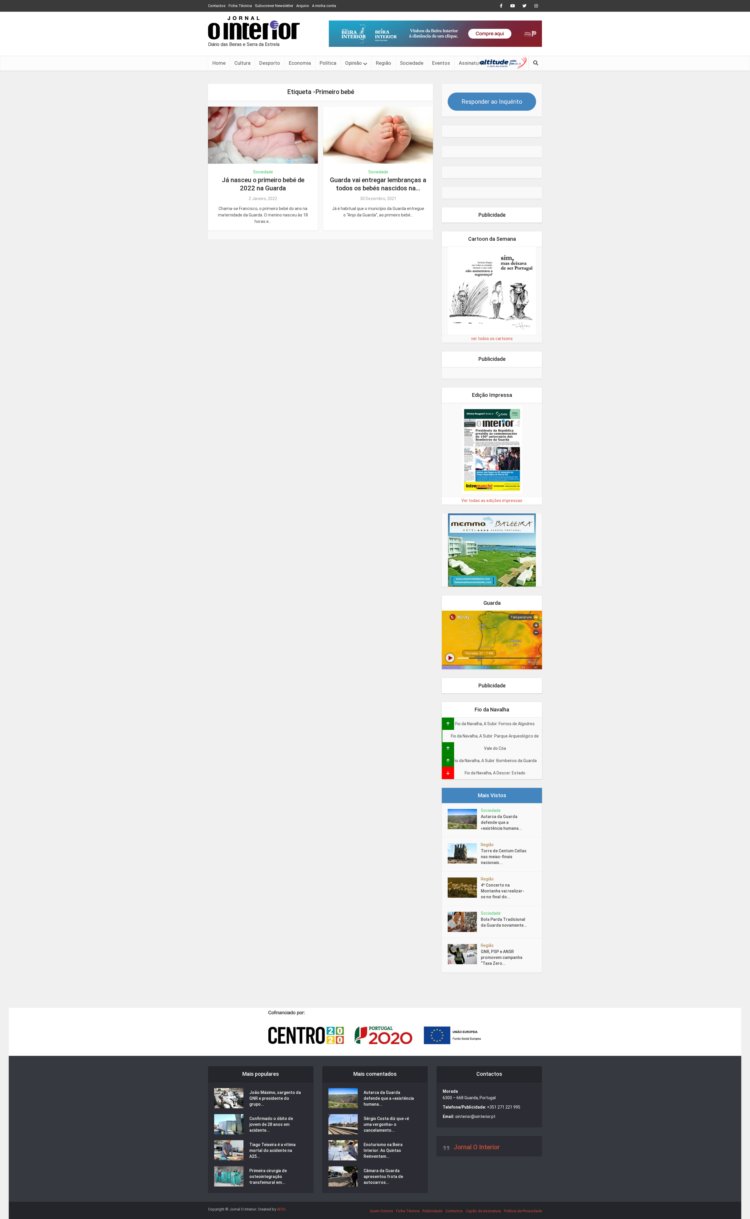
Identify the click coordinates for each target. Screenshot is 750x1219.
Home (219, 63)
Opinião (353, 63)
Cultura (242, 63)
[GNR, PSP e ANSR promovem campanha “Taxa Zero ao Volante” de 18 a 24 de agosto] (464, 954)
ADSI (281, 1209)
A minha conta (324, 6)
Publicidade (432, 1211)
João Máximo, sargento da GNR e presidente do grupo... (275, 1098)
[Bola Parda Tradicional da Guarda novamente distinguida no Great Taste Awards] (464, 922)
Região (383, 63)
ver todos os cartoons (492, 338)
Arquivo (302, 6)
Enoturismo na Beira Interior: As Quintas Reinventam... (383, 1150)
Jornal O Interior (477, 1147)
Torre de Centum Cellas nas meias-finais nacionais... (503, 856)
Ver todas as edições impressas (491, 500)
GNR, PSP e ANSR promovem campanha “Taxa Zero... (501, 957)
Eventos (441, 63)
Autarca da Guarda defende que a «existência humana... (501, 822)
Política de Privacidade (523, 1211)
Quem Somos (381, 1211)
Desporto (269, 63)
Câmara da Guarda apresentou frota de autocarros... (383, 1176)
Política (328, 63)
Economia (300, 63)
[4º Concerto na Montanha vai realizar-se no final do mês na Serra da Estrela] (464, 887)
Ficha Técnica (240, 6)
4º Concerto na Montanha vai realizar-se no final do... (502, 891)
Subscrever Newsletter (274, 6)
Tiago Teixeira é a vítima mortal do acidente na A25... (272, 1150)
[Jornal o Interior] (254, 28)
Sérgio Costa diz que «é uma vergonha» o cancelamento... (386, 1124)
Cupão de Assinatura (483, 1211)
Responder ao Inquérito (491, 101)
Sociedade (411, 63)
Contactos (217, 6)
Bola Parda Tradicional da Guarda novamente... (504, 922)
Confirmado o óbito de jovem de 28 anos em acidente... (271, 1124)
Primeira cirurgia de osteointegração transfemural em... (268, 1176)
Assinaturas (472, 63)
